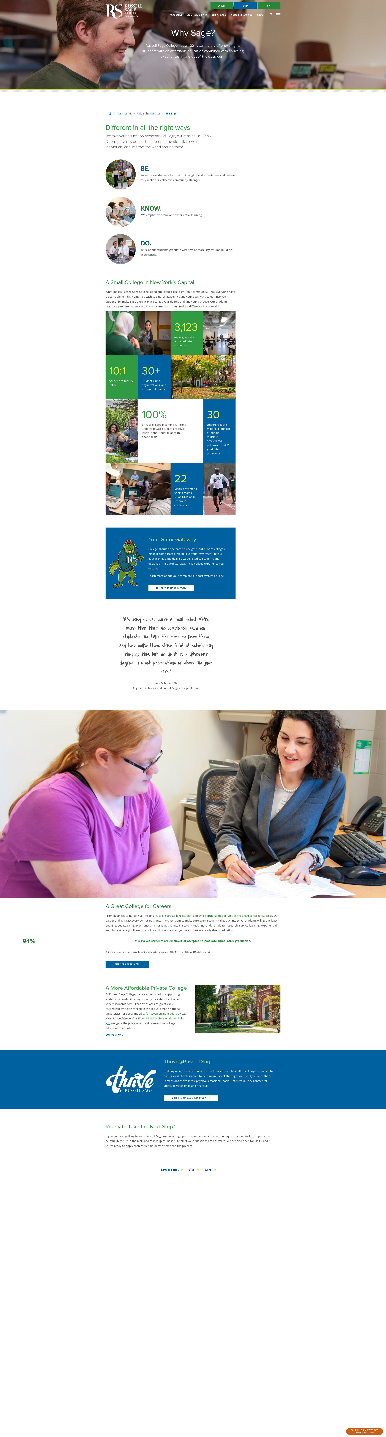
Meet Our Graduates (127, 964)
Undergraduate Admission (148, 113)
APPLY (245, 5)
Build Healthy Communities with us (191, 1098)
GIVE (269, 5)
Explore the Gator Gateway (171, 588)
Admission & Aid (125, 113)
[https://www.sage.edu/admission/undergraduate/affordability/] (237, 1009)
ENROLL (221, 5)
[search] (271, 15)
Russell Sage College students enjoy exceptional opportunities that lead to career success (213, 915)
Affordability (113, 1035)
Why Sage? (172, 113)
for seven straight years (161, 1013)
